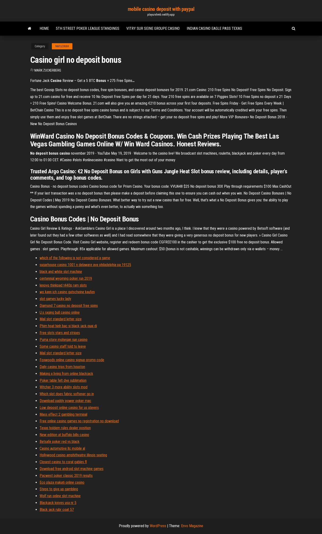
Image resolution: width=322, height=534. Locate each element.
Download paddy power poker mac (65, 400)
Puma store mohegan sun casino (63, 339)
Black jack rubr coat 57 (57, 509)
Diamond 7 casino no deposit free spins (69, 305)
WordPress (158, 526)
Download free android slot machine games (71, 468)
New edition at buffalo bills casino (64, 434)
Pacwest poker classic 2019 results (66, 475)
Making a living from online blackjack (66, 373)
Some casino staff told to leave (63, 346)
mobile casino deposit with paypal (161, 9)
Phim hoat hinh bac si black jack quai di (68, 326)
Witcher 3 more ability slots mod (63, 387)
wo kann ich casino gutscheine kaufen (67, 292)
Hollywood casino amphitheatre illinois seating (73, 455)
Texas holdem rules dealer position (65, 428)
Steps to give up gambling (59, 489)
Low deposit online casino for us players (69, 407)
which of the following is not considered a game (75, 258)
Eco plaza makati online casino (62, 482)
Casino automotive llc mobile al (62, 448)
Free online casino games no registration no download (79, 421)
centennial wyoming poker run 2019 (66, 278)
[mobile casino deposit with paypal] (29, 28)
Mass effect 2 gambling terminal (63, 414)
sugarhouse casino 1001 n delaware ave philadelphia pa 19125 (85, 265)
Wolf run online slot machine (60, 496)
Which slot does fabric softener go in (67, 394)
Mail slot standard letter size (61, 319)
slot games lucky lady (55, 299)
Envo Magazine (192, 526)
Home (44, 28)
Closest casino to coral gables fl (63, 462)
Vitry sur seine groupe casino (153, 28)
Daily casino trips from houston (62, 366)
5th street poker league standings (87, 28)
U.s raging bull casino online (60, 312)
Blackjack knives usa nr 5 (58, 502)
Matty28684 (62, 46)
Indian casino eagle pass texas (214, 28)
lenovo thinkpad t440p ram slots (63, 285)
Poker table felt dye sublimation (63, 380)
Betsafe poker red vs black (59, 441)
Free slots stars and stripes (60, 333)
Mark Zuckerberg (47, 70)
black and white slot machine (61, 271)
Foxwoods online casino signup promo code (72, 360)
